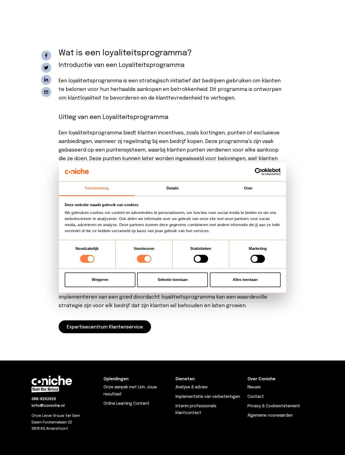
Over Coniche (262, 379)
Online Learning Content (127, 403)
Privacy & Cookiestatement (274, 406)
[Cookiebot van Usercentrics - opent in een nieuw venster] (258, 171)
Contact (256, 397)
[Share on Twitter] (46, 68)
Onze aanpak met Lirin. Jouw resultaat (130, 390)
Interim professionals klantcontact (196, 409)
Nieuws (254, 387)
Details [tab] (172, 188)
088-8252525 (44, 399)
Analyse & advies (192, 387)
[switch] (144, 259)
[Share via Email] (46, 92)
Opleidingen (116, 379)
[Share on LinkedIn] (46, 80)
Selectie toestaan (173, 280)
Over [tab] (248, 188)
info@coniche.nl (48, 406)
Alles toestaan (245, 280)
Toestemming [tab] (97, 188)
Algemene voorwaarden (270, 415)
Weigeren (100, 280)
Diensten (185, 379)
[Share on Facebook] (46, 56)
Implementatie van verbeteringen (208, 397)
